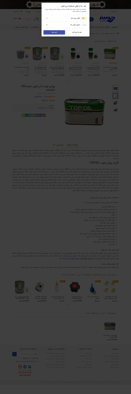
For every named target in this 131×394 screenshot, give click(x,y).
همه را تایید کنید (77, 32)
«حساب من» (82, 9)
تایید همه (54, 32)
